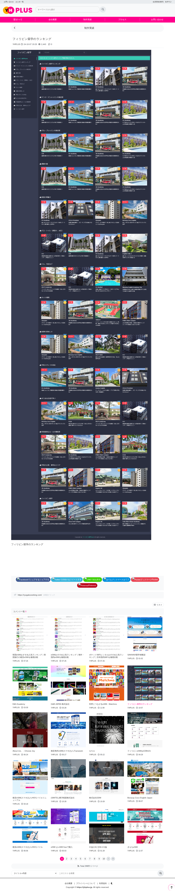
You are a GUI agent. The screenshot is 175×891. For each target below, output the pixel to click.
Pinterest (92, 585)
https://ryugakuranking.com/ (30, 595)
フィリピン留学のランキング (139, 704)
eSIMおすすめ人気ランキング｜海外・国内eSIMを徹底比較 (67, 656)
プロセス (122, 19)
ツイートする (75, 579)
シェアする (44, 579)
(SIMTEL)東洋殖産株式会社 (63, 798)
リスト (159, 605)
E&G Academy (19, 704)
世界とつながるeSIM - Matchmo (103, 704)
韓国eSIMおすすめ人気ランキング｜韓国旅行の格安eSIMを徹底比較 (29, 656)
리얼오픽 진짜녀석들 (98, 847)
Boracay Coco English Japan (139, 798)
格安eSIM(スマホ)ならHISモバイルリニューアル (29, 799)
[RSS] (78, 866)
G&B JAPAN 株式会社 (60, 704)
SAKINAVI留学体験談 (136, 655)
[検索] (103, 9)
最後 (113, 859)
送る (99, 579)
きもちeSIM (132, 847)
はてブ (126, 579)
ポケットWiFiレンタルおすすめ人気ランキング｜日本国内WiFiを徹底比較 (106, 656)
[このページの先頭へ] (171, 887)
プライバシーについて (85, 883)
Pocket (155, 579)
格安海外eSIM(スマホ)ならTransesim (67, 751)
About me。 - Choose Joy (24, 751)
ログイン (168, 2)
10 (104, 859)
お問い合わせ (9, 2)
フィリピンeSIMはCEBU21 (139, 751)
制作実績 (87, 19)
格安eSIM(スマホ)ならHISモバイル (28, 847)
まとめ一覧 (19, 2)
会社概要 (53, 19)
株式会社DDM (95, 798)
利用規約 (103, 883)
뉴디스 (92, 751)
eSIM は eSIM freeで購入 (62, 847)
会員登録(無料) (158, 2)
